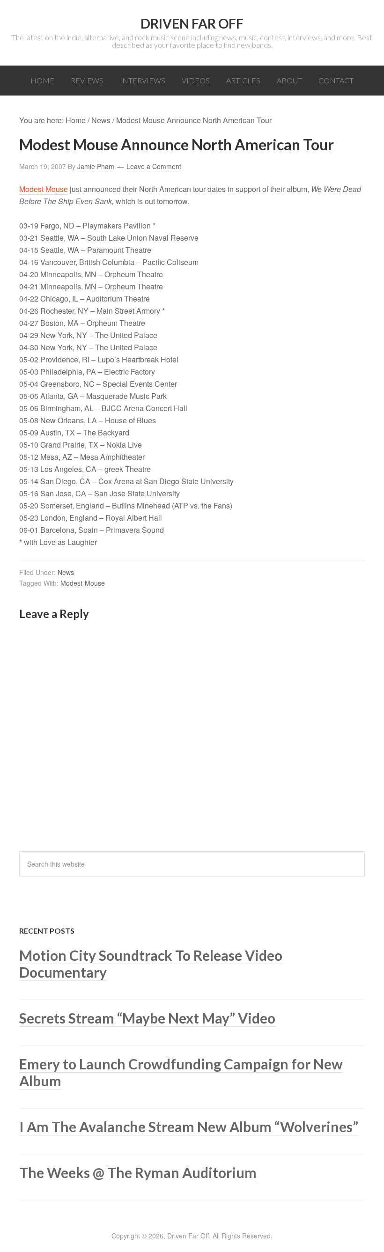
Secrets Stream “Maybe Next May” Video (147, 1017)
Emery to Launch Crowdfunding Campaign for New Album (181, 1072)
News (66, 572)
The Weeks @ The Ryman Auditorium (138, 1172)
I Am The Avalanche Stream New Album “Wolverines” (188, 1126)
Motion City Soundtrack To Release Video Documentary (150, 963)
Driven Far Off (192, 23)
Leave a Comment (153, 166)
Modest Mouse (43, 189)
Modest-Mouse (82, 583)
